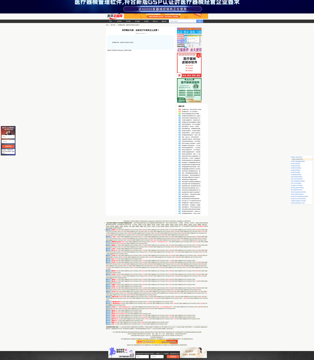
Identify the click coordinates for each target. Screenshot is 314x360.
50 (179, 213)
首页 (110, 21)
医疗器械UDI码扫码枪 (296, 190)
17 (179, 143)
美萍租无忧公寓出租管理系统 (298, 198)
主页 (107, 25)
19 (179, 147)
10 (179, 128)
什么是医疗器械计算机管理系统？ (184, 327)
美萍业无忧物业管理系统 (297, 194)
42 (179, 196)
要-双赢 (137, 21)
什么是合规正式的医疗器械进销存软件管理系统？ (132, 327)
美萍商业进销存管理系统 (297, 187)
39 (179, 190)
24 (179, 158)
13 (179, 135)
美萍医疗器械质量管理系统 (298, 161)
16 (179, 141)
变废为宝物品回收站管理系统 (298, 192)
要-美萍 (119, 21)
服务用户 (164, 21)
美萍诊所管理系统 (295, 163)
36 (179, 183)
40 (179, 192)
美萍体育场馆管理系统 (296, 176)
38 (179, 188)
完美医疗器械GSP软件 (297, 159)
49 (179, 211)
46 (179, 205)
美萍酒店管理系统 (295, 165)
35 (179, 181)
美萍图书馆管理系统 (296, 168)
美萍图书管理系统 (295, 172)
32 (179, 175)
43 (179, 198)
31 (179, 173)
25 (179, 160)
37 (179, 185)
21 (179, 152)
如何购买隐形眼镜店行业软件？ (144, 328)
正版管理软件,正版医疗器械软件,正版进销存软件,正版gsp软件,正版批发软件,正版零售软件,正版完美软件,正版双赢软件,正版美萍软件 (157, 221)
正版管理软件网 (141, 334)
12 (179, 132)
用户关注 (113, 25)
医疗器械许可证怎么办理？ (169, 327)
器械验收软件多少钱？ (117, 328)
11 (179, 130)
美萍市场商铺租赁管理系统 (298, 181)
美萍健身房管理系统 (296, 174)
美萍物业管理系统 (295, 170)
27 (179, 164)
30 (179, 171)
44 (179, 200)
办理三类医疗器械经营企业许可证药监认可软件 (129, 229)
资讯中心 (155, 21)
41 (179, 194)
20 (179, 149)
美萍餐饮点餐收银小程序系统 (298, 200)
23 (179, 156)
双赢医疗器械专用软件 (296, 157)
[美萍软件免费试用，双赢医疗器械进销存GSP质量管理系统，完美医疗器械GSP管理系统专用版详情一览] (157, 342)
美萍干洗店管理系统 (296, 183)
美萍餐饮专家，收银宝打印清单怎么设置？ (129, 25)
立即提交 (173, 356)
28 (179, 166)
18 (179, 145)
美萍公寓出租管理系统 (296, 179)
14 (179, 137)
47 (179, 207)
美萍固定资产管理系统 (296, 185)
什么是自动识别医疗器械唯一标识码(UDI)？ (163, 328)
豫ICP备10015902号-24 (176, 335)
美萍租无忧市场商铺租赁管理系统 (299, 196)
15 (179, 139)
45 (179, 202)
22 (179, 154)
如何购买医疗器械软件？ (129, 328)
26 (179, 162)
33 (179, 177)
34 (179, 179)
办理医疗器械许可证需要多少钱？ (153, 327)
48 (179, 209)
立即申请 (8, 146)
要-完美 (128, 21)
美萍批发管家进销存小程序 (298, 203)
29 (179, 169)
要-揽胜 (146, 21)
